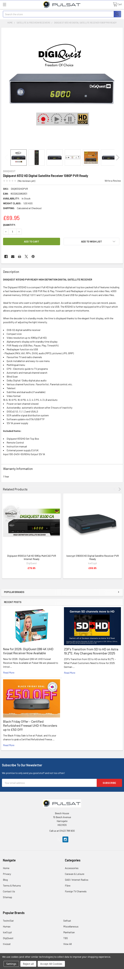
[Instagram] (65, 839)
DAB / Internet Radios (76, 879)
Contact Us (9, 891)
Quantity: (9, 224)
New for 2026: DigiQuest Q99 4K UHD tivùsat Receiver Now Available (28, 651)
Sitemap (7, 897)
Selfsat (67, 920)
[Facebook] (6, 256)
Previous (6, 157)
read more (8, 672)
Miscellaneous (70, 926)
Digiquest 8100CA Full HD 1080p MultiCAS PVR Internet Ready (31, 557)
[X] (26, 256)
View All (67, 943)
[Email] (13, 256)
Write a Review (113, 180)
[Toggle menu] (4, 4)
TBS (65, 938)
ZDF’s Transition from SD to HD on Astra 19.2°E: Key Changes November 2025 (91, 651)
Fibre (67, 885)
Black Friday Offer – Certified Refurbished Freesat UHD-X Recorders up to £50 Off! (30, 725)
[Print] (19, 256)
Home (6, 868)
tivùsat (7, 943)
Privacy (7, 873)
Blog (5, 879)
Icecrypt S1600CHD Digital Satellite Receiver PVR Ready (92, 557)
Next (117, 157)
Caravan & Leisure (74, 873)
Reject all (28, 964)
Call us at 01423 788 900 (62, 830)
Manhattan (69, 932)
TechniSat (8, 920)
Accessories (71, 868)
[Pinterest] (33, 256)
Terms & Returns (12, 885)
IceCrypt (7, 932)
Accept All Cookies (51, 964)
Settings (11, 964)
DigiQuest (8, 938)
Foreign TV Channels (76, 891)
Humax (6, 926)
